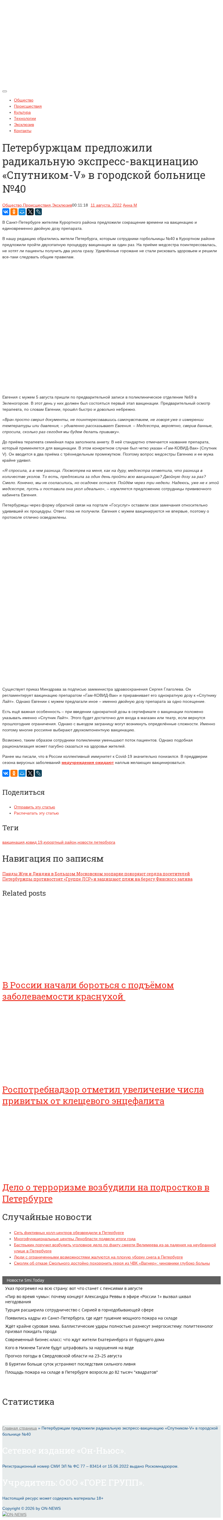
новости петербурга (96, 842)
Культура (22, 112)
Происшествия (28, 106)
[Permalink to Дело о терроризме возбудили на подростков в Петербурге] (45, 1171)
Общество (23, 100)
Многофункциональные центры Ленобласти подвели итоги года (75, 1238)
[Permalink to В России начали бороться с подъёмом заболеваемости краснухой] (45, 968)
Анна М (130, 205)
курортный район (60, 842)
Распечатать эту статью (36, 813)
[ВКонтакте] (5, 211)
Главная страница (19, 1428)
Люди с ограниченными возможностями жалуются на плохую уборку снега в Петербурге (98, 1257)
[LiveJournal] (38, 211)
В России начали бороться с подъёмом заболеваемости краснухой (88, 990)
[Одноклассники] (13, 211)
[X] (30, 211)
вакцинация (13, 842)
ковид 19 (34, 842)
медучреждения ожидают (88, 762)
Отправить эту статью (34, 807)
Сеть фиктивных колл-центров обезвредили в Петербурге (69, 1232)
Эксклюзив (24, 124)
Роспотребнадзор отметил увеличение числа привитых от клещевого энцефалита (103, 1095)
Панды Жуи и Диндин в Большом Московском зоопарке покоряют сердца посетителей (96, 874)
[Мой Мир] (22, 211)
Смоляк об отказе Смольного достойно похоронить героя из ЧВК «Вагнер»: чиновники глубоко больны (112, 1263)
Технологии (25, 118)
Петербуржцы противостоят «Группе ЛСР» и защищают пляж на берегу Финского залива (97, 879)
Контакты (22, 130)
